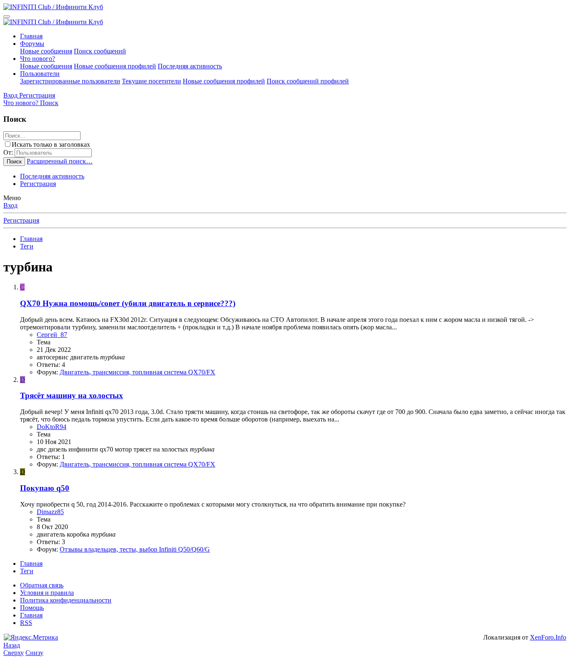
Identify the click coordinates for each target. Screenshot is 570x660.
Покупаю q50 (44, 488)
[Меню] (6, 16)
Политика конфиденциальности (65, 600)
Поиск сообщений (100, 51)
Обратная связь (41, 585)
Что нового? (37, 58)
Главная (31, 36)
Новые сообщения (46, 51)
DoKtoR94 (51, 426)
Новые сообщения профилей (115, 66)
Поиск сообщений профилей (308, 81)
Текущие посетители (151, 81)
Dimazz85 (50, 511)
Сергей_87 (52, 334)
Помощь (32, 607)
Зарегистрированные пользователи (70, 81)
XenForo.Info (548, 637)
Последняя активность (190, 66)
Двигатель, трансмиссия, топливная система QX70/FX (137, 372)
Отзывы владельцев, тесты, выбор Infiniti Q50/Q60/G (135, 549)
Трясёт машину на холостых (71, 395)
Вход (10, 205)
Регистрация (38, 183)
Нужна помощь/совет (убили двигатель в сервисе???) (127, 303)
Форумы (32, 43)
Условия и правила (47, 592)
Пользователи (40, 73)
